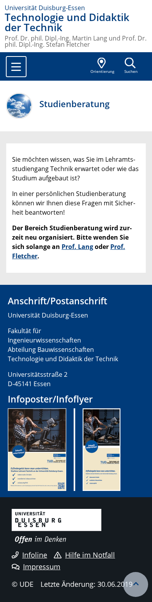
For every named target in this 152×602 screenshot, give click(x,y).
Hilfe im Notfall (90, 555)
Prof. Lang (77, 246)
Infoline (34, 555)
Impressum (41, 566)
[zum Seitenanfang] (135, 584)
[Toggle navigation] (16, 66)
